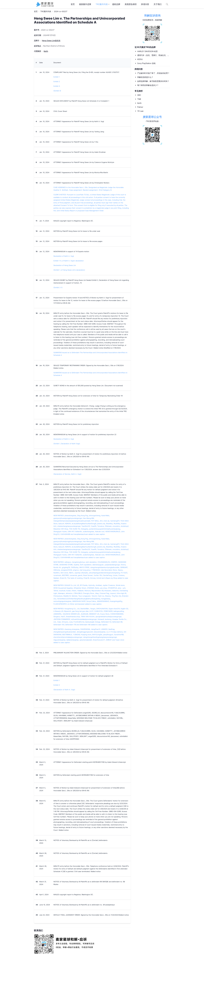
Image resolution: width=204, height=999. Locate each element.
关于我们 (158, 4)
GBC (139, 95)
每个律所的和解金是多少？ (148, 85)
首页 (73, 4)
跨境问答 (145, 4)
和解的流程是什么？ (145, 77)
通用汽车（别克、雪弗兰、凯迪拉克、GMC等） (152, 55)
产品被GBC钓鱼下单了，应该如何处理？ (153, 73)
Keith (139, 103)
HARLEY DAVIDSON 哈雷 (147, 51)
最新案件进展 (85, 4)
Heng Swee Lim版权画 (51, 40)
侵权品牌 (116, 4)
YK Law (140, 111)
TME (139, 99)
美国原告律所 (131, 4)
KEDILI (140, 59)
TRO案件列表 (102, 4)
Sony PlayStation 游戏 (146, 63)
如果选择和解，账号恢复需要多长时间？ (153, 81)
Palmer (140, 107)
